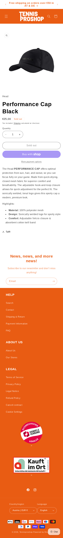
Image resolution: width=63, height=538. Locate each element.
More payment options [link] (31, 162)
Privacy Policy (13, 384)
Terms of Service (15, 377)
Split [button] (8, 231)
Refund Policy (13, 398)
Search (9, 303)
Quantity (6, 128)
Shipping (17, 123)
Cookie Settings (14, 412)
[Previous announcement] (5, 4)
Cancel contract (14, 405)
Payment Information (17, 324)
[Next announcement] (57, 4)
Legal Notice (12, 391)
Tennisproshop (26, 532)
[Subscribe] (53, 281)
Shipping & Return (15, 317)
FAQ (8, 330)
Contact (10, 310)
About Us (11, 350)
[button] (6, 16)
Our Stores (11, 357)
